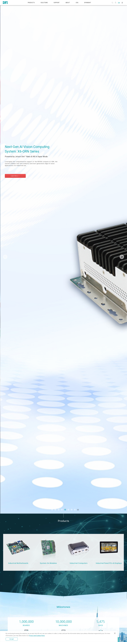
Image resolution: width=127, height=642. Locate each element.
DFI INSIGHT (87, 2)
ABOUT (68, 2)
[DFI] (5, 2)
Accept (11, 639)
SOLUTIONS (44, 2)
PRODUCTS (31, 2)
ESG (77, 2)
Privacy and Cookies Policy (37, 635)
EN (119, 3)
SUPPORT (57, 2)
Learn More (14, 172)
